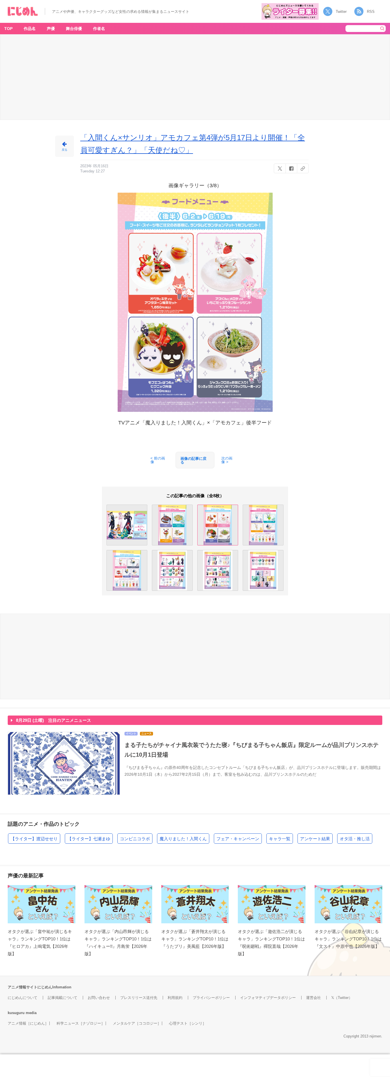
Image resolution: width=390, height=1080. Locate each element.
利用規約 (175, 998)
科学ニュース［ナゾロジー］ (81, 1023)
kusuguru (16, 1013)
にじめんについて (22, 998)
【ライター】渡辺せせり (34, 838)
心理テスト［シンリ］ (187, 1023)
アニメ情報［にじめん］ (28, 1023)
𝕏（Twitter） (341, 998)
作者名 (99, 28)
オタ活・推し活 (355, 838)
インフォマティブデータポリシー (268, 998)
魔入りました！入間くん (183, 838)
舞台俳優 (74, 28)
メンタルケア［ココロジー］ (137, 1023)
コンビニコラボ (135, 838)
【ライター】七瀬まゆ (88, 838)
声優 (51, 28)
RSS (371, 11)
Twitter (341, 11)
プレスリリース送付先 (138, 998)
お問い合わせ (99, 998)
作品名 (30, 28)
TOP (8, 28)
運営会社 (313, 998)
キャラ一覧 (279, 838)
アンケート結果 (315, 838)
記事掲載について (62, 998)
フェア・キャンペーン (237, 838)
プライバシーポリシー (211, 998)
